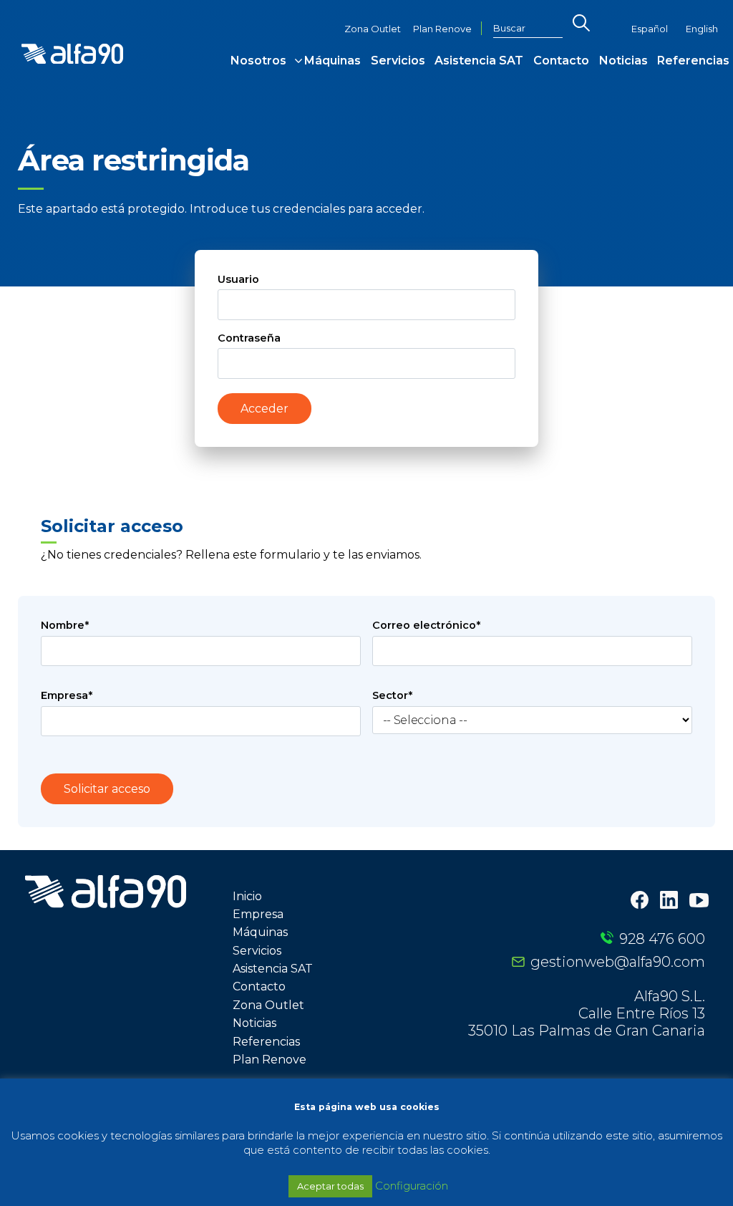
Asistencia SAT (479, 60)
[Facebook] (639, 901)
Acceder (264, 408)
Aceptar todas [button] (330, 1186)
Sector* (392, 695)
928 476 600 (662, 938)
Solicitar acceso (107, 789)
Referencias (693, 60)
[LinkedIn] (669, 901)
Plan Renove (442, 29)
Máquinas (332, 60)
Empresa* (66, 695)
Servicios (398, 60)
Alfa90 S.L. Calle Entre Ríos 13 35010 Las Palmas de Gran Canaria (586, 1013)
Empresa (258, 914)
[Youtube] (699, 902)
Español (649, 29)
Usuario (238, 279)
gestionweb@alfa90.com (617, 961)
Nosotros (258, 60)
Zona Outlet (372, 29)
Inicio (247, 896)
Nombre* (65, 625)
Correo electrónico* (426, 625)
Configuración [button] (411, 1185)
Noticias (623, 60)
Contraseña (249, 338)
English (702, 29)
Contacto (561, 60)
